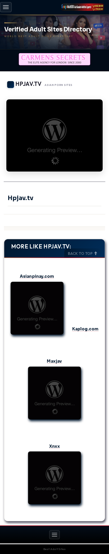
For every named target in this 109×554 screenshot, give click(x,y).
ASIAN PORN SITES (58, 85)
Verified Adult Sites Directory (48, 29)
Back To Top (81, 253)
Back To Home (90, 92)
